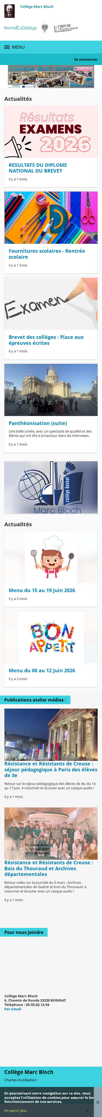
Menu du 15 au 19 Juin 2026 (42, 590)
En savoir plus (15, 1110)
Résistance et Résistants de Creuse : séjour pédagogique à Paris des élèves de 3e (50, 769)
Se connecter (86, 59)
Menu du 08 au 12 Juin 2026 (42, 670)
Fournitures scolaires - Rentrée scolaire (47, 254)
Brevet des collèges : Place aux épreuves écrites (46, 340)
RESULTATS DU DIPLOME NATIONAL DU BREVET (38, 168)
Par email (12, 1008)
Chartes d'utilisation (20, 1080)
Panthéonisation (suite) (38, 423)
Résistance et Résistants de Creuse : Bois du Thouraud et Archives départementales (48, 868)
